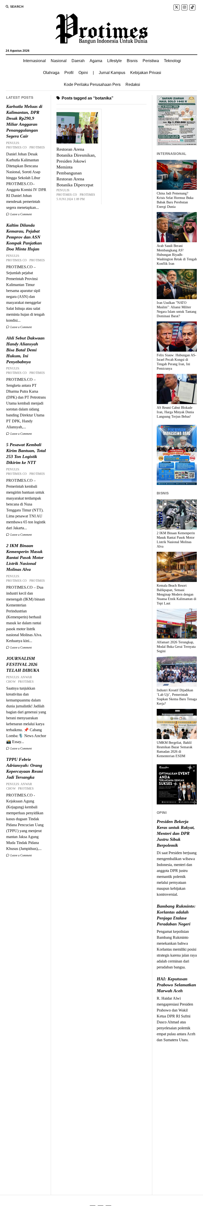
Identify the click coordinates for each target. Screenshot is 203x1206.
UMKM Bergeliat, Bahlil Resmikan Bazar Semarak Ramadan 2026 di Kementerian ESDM (174, 749)
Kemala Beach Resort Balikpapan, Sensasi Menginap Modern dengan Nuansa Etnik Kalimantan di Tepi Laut (176, 594)
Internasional (34, 61)
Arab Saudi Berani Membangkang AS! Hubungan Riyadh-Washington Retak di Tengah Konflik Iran (177, 254)
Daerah (78, 61)
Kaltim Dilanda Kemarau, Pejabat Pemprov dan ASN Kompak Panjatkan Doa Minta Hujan (24, 237)
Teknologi (172, 61)
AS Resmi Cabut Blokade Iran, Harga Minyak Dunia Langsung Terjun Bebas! (175, 412)
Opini (83, 73)
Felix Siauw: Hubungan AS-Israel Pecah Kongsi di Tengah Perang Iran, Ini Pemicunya (176, 361)
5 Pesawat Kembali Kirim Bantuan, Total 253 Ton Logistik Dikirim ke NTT (26, 453)
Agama (96, 61)
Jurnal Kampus (112, 73)
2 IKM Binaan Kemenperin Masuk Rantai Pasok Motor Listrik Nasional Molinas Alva (25, 557)
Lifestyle (114, 61)
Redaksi (133, 84)
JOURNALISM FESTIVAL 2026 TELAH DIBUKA (22, 664)
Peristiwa (151, 61)
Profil (69, 73)
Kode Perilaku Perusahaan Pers (92, 84)
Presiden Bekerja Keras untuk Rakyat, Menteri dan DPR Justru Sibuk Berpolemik (176, 833)
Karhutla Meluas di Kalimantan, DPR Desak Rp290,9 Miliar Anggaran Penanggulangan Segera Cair (24, 121)
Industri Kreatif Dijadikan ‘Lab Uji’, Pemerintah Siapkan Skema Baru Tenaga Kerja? (177, 696)
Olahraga (51, 73)
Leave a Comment (21, 214)
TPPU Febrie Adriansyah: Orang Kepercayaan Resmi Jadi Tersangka (24, 768)
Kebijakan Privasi (145, 73)
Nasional (59, 61)
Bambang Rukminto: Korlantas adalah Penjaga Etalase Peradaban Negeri (176, 915)
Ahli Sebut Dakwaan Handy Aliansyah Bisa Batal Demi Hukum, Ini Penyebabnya (25, 350)
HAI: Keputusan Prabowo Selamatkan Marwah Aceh (176, 984)
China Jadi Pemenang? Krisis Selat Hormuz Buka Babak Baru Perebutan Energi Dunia (175, 200)
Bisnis (132, 61)
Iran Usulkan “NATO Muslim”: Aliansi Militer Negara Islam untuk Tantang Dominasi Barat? (176, 309)
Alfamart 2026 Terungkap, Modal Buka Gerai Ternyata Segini (176, 646)
